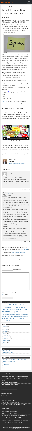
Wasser (15, 318)
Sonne (8, 316)
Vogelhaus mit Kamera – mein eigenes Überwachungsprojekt (14, 376)
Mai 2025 (5, 331)
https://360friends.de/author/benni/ (17, 163)
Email (16, 20)
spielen (18, 316)
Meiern (4, 367)
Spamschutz (17, 22)
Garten (23, 307)
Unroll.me (22, 22)
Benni (9, 193)
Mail (24, 20)
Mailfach (27, 20)
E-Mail (13, 20)
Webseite (23, 318)
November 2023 (6, 336)
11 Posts (15, 165)
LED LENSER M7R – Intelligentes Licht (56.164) (11, 422)
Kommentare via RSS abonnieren (19, 252)
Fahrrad (4, 307)
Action (7, 304)
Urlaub (8, 318)
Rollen (3, 314)
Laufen (10, 309)
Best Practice (8, 20)
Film (7, 307)
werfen (4, 320)
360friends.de (7, 2)
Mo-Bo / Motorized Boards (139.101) (9, 411)
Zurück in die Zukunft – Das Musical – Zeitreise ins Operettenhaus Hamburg (15, 379)
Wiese (7, 320)
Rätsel (6, 314)
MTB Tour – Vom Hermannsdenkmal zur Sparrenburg (14, 359)
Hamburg (4, 309)
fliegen (9, 307)
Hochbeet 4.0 (4, 386)
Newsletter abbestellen (13, 21)
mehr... (4, 344)
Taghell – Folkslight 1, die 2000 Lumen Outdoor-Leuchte (13, 404)
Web (19, 318)
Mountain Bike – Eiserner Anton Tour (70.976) (11, 417)
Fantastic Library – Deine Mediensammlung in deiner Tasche (14, 398)
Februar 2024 (6, 335)
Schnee (9, 314)
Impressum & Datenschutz (24, 427)
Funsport (17, 307)
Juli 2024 (5, 333)
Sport (21, 316)
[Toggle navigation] (29, 2)
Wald (11, 318)
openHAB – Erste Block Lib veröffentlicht (12, 366)
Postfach (9, 22)
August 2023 (6, 340)
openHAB (17, 312)
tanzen (23, 316)
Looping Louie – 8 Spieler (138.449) (9, 413)
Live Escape (14, 309)
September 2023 (6, 338)
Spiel (15, 316)
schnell (13, 314)
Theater (26, 316)
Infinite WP (20, 20)
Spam (13, 22)
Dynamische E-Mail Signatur (9, 361)
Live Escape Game (22, 309)
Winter (10, 320)
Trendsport (4, 318)
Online (11, 312)
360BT (3, 304)
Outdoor (23, 312)
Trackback (25, 249)
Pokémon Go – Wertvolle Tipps (8, 400)
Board (18, 304)
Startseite (4, 6)
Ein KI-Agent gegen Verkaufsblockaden (9, 384)
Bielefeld (12, 304)
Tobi (9, 173)
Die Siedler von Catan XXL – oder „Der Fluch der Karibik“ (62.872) (15, 420)
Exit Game (23, 305)
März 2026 (5, 329)
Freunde (13, 307)
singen (21, 314)
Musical (5, 312)
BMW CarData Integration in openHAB (9, 382)
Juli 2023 (5, 342)
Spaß (11, 316)
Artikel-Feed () (7, 350)
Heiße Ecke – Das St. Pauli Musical (9, 389)
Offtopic (10, 6)
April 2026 (5, 328)
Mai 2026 (5, 326)
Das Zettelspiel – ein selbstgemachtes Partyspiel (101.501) (14, 415)
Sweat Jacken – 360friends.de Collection (10, 402)
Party (26, 312)
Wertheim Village (5, 395)
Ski (24, 314)
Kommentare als (8, 352)
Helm (8, 309)
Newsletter (5, 21)
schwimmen (18, 314)
